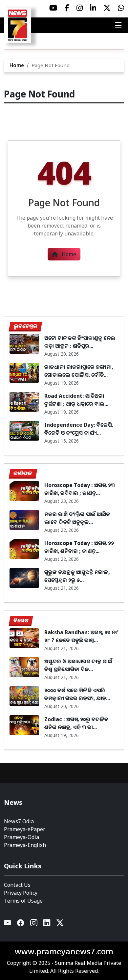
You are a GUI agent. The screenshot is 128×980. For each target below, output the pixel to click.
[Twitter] (60, 924)
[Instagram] (34, 924)
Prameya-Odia (21, 837)
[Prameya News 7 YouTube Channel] (53, 8)
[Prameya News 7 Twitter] (107, 8)
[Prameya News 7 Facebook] (67, 8)
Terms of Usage (23, 900)
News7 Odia (19, 821)
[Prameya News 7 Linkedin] (93, 8)
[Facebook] (21, 924)
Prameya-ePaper (24, 829)
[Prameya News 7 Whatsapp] (121, 8)
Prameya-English (25, 845)
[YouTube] (8, 924)
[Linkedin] (47, 924)
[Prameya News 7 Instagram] (79, 8)
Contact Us (17, 884)
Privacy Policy (20, 892)
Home (17, 65)
